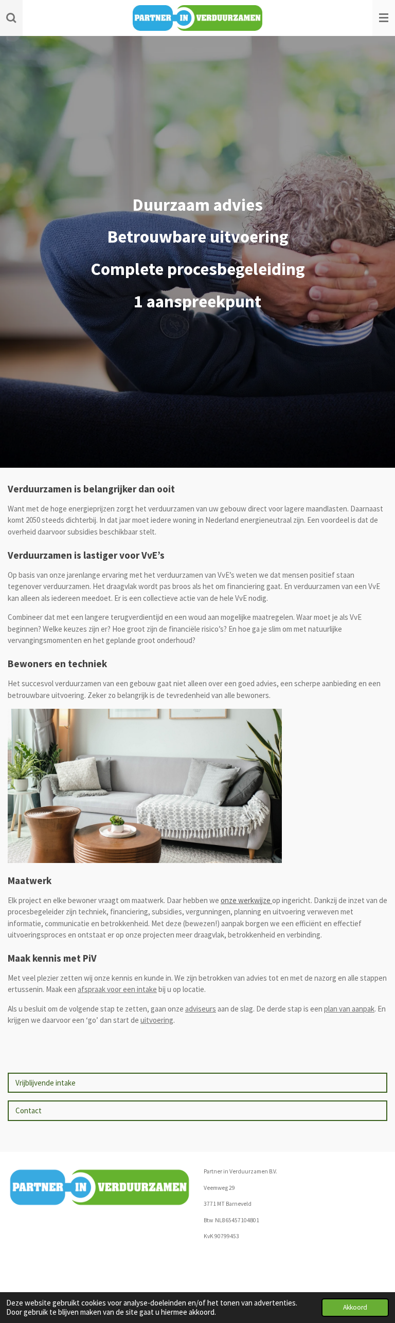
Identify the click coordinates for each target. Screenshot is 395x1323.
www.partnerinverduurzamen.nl (245, 1268)
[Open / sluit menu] (383, 18)
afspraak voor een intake (117, 989)
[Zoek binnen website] (11, 18)
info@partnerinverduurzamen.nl (246, 1252)
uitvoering (156, 1020)
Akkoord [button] (355, 1307)
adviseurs (200, 1009)
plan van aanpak (349, 1009)
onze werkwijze (246, 900)
